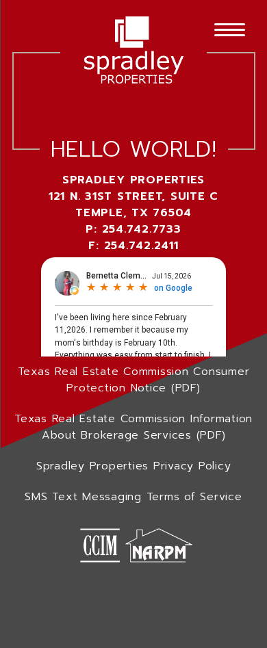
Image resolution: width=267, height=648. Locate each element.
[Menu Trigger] (230, 29)
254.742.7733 (141, 229)
